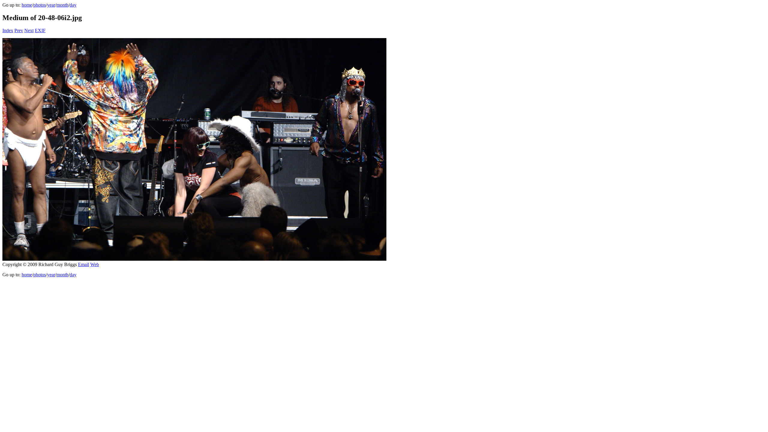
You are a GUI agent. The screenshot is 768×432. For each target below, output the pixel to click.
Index (7, 30)
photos (39, 5)
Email (83, 264)
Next (29, 30)
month (62, 5)
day (73, 5)
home (27, 5)
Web (94, 264)
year (51, 5)
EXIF (40, 30)
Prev (18, 30)
